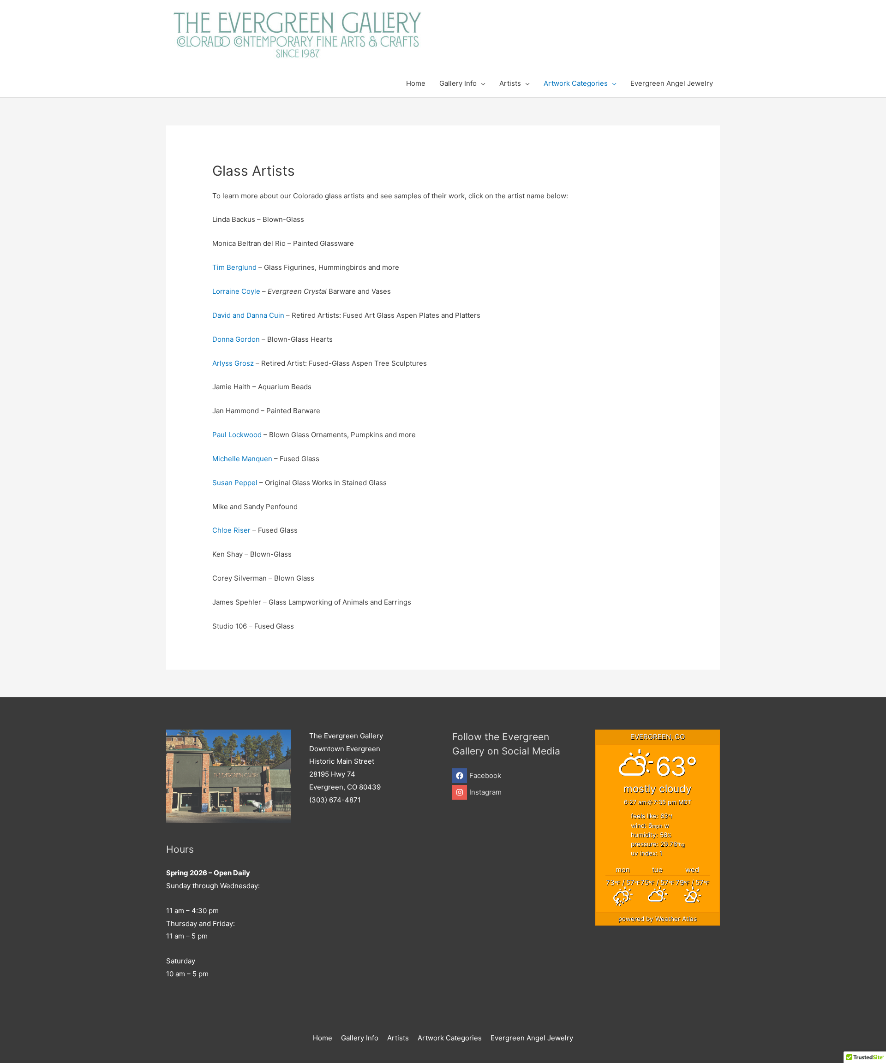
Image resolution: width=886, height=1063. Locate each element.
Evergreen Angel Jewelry (532, 1037)
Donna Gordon (236, 339)
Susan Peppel (234, 482)
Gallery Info (359, 1037)
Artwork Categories (450, 1037)
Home (322, 1037)
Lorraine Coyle (236, 291)
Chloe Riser (231, 530)
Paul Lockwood (237, 434)
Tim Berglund (234, 267)
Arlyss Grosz (233, 363)
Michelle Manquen (242, 458)
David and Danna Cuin (248, 315)
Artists (398, 1037)
